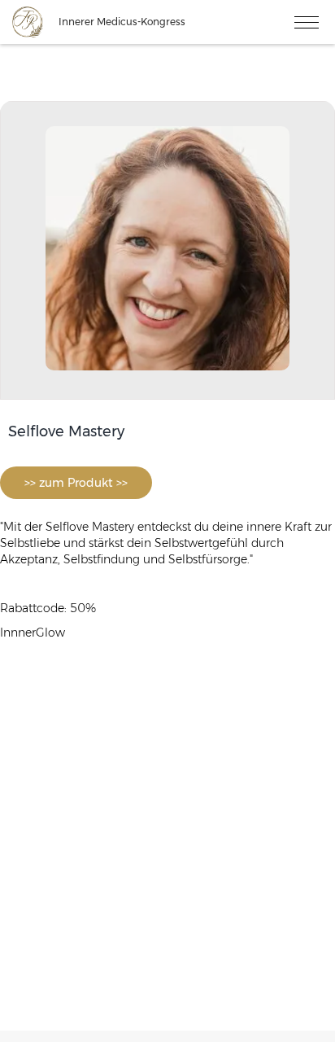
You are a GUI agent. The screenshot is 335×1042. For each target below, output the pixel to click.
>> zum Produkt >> (76, 482)
